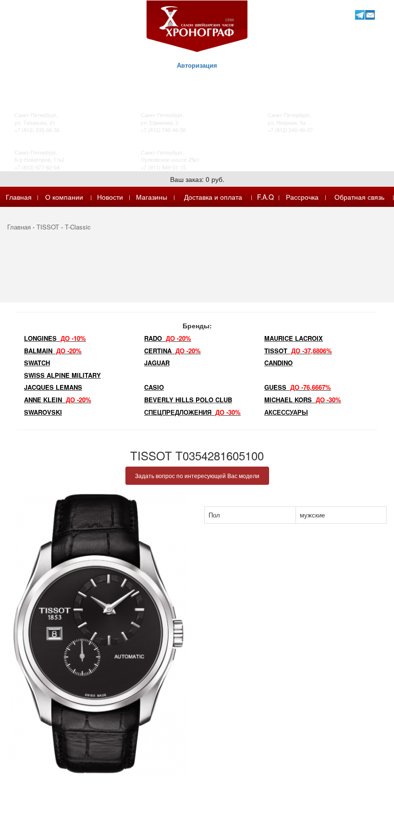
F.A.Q (265, 197)
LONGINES (55, 338)
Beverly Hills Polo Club (188, 399)
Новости (110, 197)
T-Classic (78, 226)
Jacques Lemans (53, 387)
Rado (167, 338)
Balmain (53, 350)
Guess (297, 387)
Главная (19, 197)
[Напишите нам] (370, 15)
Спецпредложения (192, 412)
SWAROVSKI (43, 412)
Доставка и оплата (213, 197)
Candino (278, 362)
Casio (154, 387)
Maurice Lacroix (293, 338)
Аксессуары (286, 412)
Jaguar (157, 362)
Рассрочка (302, 197)
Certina (172, 350)
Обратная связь (359, 197)
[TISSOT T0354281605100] (98, 634)
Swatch (37, 362)
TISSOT (48, 226)
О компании (64, 197)
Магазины (151, 197)
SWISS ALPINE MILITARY (62, 375)
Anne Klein (57, 399)
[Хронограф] (197, 25)
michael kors (302, 399)
